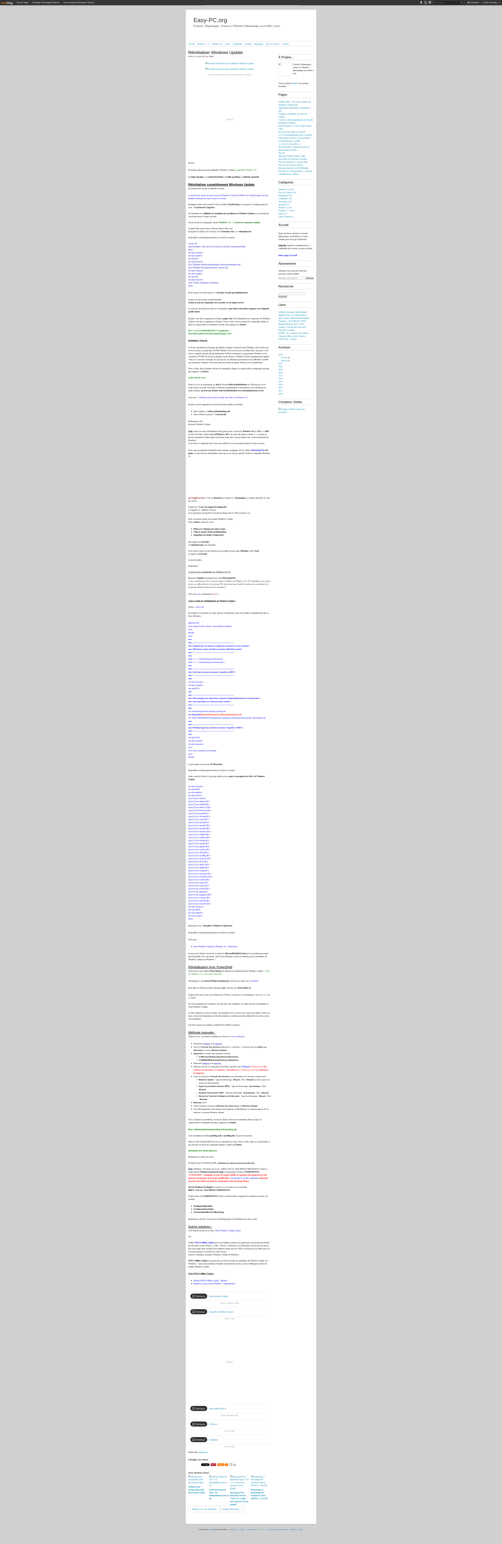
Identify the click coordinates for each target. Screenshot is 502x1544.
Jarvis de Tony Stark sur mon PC (292, 131)
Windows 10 (217, 43)
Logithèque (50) (285, 198)
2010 (280, 393)
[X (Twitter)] (425, 2)
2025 (280, 354)
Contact (285, 43)
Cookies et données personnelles (278, 1529)
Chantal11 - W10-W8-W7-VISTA (292, 321)
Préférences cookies (297, 1529)
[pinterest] (429, 2)
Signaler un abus (252, 1529)
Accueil (191, 43)
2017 (280, 375)
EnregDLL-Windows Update (221, 1311)
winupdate (213, 1439)
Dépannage (258, 43)
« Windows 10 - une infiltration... (204, 1509)
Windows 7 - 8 (203, 43)
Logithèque (237, 43)
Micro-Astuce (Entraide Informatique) (294, 318)
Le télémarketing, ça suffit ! (289, 140)
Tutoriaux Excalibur (286, 330)
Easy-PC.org (210, 20)
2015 (280, 381)
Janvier (284, 360)
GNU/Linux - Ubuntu (287, 339)
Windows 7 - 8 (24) (286, 210)
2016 (280, 378)
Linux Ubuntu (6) (285, 216)
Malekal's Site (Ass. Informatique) (292, 315)
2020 (280, 366)
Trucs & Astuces (273, 43)
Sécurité (248, 43)
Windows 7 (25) (285, 207)
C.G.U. (263, 1529)
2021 (280, 363)
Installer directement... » (232, 1509)
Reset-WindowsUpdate (218, 1296)
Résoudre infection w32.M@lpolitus (293, 168)
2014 (280, 384)
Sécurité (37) (283, 204)
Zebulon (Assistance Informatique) (292, 312)
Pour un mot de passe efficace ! (291, 164)
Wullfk (295, 83)
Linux (227, 43)
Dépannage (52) (285, 195)
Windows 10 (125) (286, 189)
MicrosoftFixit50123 (217, 1408)
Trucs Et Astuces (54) (287, 192)
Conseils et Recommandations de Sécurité (295, 119)
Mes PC (281, 152)
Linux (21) (282, 213)
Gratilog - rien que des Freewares (292, 327)
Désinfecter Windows (287, 122)
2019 (280, 369)
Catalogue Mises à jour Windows (292, 336)
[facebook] (421, 2)
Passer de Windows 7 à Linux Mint (292, 161)
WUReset (213, 1424)
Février (284, 357)
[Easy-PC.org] (285, 69)
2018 (280, 372)
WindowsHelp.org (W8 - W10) (291, 324)
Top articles (233, 1529)
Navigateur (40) (285, 201)
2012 (280, 387)
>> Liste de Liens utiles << (289, 143)
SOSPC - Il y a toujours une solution (293, 333)
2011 (280, 390)
